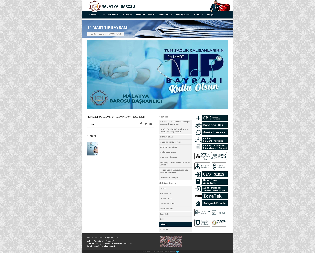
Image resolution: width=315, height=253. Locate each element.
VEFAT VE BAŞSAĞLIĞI (168, 147)
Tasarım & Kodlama (167, 251)
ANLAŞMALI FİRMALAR (168, 157)
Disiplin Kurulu (166, 198)
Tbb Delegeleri (166, 193)
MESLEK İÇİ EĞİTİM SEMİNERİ (171, 142)
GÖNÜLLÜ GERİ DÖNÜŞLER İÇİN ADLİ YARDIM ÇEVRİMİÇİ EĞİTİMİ (174, 130)
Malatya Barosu (167, 183)
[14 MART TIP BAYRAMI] (92, 149)
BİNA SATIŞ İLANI (166, 137)
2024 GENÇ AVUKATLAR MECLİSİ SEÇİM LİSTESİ (175, 163)
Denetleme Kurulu (167, 204)
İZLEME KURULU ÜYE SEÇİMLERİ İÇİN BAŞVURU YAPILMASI (174, 171)
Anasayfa (92, 34)
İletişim (163, 188)
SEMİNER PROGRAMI (168, 152)
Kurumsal (164, 229)
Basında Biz (165, 214)
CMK (161, 219)
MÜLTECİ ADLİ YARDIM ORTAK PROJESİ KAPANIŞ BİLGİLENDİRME (175, 123)
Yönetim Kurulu (166, 209)
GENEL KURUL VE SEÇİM (169, 177)
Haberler (101, 34)
